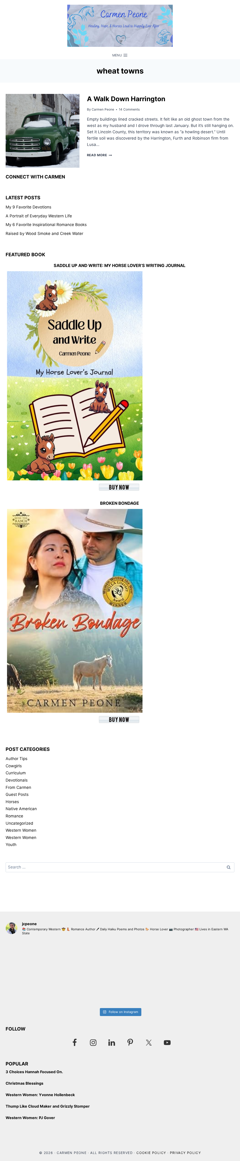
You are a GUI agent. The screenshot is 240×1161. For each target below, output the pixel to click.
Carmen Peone (103, 109)
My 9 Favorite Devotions (28, 207)
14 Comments (129, 109)
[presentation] (42, 131)
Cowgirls (14, 766)
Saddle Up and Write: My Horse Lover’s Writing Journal (119, 265)
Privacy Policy (185, 1153)
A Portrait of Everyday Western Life (39, 216)
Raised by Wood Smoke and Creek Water (44, 233)
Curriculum (16, 773)
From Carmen (18, 787)
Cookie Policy (151, 1153)
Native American (21, 808)
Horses (12, 801)
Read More (99, 155)
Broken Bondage (119, 503)
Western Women (21, 830)
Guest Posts (17, 794)
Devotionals (17, 780)
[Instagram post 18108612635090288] (177, 972)
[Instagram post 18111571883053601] (62, 972)
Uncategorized (19, 823)
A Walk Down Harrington (126, 99)
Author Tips (16, 758)
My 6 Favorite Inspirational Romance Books (46, 224)
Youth (11, 844)
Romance (14, 816)
